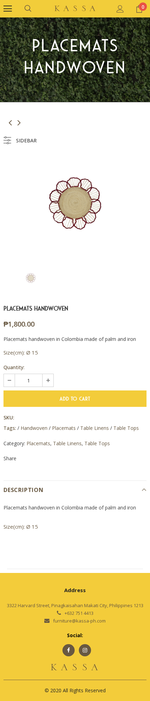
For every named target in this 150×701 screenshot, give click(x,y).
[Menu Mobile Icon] (7, 9)
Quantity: (13, 367)
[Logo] (75, 8)
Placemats (38, 443)
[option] (75, 203)
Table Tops (97, 443)
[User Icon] (120, 9)
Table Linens (67, 443)
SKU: (8, 417)
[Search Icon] (27, 8)
